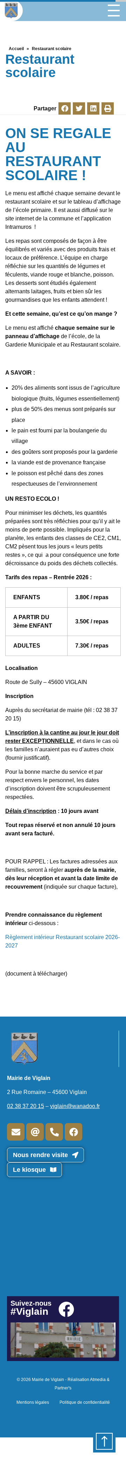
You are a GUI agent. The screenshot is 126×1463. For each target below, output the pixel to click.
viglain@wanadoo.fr (75, 1106)
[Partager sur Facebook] (64, 108)
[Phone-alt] (54, 1132)
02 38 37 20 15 (25, 1106)
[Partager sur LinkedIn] (93, 108)
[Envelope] (15, 1132)
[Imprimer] (108, 108)
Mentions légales (32, 1402)
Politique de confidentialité (84, 1402)
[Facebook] (73, 1132)
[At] (35, 1132)
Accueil (16, 48)
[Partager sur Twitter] (79, 108)
